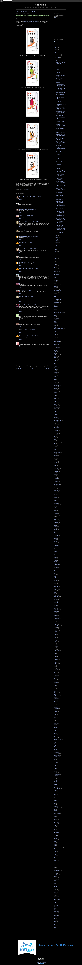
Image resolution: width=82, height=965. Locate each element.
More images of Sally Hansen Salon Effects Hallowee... (60, 163)
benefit (55, 296)
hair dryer (55, 519)
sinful (55, 817)
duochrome (56, 433)
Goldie (55, 507)
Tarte (55, 863)
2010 (56, 247)
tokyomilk (55, 877)
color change (56, 380)
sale (54, 797)
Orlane (55, 718)
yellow (55, 925)
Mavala (55, 638)
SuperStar (56, 860)
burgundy (55, 343)
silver (55, 816)
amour (55, 264)
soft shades (56, 828)
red (54, 778)
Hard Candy (56, 526)
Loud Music (56, 615)
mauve (55, 637)
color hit (55, 383)
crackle (55, 401)
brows (55, 338)
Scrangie (41, 5)
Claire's (55, 375)
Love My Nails (56, 617)
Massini (55, 634)
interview (55, 551)
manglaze (55, 628)
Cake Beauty (56, 348)
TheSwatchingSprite (23, 221)
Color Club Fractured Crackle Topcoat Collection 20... (59, 225)
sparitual (55, 831)
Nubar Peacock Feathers (60, 92)
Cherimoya (56, 362)
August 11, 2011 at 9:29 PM (32, 268)
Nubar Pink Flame (59, 160)
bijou (55, 305)
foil (54, 475)
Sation (55, 801)
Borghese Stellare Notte (60, 132)
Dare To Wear (56, 407)
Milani (55, 649)
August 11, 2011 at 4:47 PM (32, 209)
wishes (55, 921)
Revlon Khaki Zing (59, 208)
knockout (55, 571)
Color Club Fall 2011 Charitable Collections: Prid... (60, 205)
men (54, 643)
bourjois (55, 327)
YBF (54, 924)
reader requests (57, 774)
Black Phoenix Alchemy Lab (59, 310)
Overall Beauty (56, 721)
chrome (55, 369)
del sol (55, 413)
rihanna (55, 791)
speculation (56, 836)
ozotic (55, 724)
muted (55, 665)
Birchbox (55, 306)
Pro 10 (55, 761)
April (57, 240)
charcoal (55, 359)
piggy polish (56, 742)
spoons (55, 841)
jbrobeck (21, 242)
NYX (55, 705)
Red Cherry (56, 781)
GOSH (55, 509)
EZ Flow (55, 458)
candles (55, 351)
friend (55, 485)
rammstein (56, 772)
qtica (55, 768)
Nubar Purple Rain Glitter (60, 150)
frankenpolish (56, 481)
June (57, 237)
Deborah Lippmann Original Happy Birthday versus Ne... (61, 79)
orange (55, 714)
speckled (55, 835)
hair (54, 516)
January (57, 245)
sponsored (56, 839)
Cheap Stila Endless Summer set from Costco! (59, 153)
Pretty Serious (56, 756)
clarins (55, 376)
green (55, 510)
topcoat (55, 885)
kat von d (55, 566)
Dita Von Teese (56, 427)
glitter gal (55, 501)
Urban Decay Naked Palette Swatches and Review (60, 196)
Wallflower (56, 914)
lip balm (55, 598)
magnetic (55, 624)
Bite (54, 308)
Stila (54, 848)
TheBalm (55, 873)
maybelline (56, 641)
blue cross (56, 318)
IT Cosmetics (56, 552)
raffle (55, 771)
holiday (55, 533)
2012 (56, 50)
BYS (55, 345)
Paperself (55, 729)
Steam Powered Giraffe (58, 847)
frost (54, 487)
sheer (55, 815)
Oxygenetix (56, 723)
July (57, 235)
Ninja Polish (56, 694)
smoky (55, 825)
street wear (56, 850)
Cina (54, 370)
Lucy (20, 256)
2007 (56, 252)
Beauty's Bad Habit (23, 209)
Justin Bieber (56, 564)
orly (54, 720)
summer (55, 858)
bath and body (56, 289)
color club (55, 382)
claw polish (56, 378)
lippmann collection (57, 606)
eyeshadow (56, 456)
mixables (55, 656)
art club (55, 273)
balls (55, 283)
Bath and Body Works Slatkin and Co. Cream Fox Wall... (60, 108)
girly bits (55, 494)
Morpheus (55, 662)
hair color (55, 517)
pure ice (55, 762)
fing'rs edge (56, 469)
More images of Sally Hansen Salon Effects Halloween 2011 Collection (32, 16)
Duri (54, 436)
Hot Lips (55, 538)
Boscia (55, 324)
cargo (55, 353)
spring (55, 842)
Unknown (21, 262)
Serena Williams (57, 813)
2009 (56, 249)
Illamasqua (56, 542)
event (55, 449)
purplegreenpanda (23, 283)
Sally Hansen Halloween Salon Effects (31, 21)
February (58, 244)
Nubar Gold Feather (59, 115)
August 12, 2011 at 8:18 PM (27, 342)
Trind (55, 887)
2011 (56, 52)
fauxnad (55, 465)
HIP (54, 532)
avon (55, 277)
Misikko (55, 654)
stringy (55, 851)
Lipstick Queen (56, 609)
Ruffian (55, 794)
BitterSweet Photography (24, 304)
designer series (56, 418)
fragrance (55, 480)
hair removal (56, 522)
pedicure (55, 733)
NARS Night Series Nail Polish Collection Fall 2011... (60, 135)
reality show (56, 775)
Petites (55, 736)
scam (55, 804)
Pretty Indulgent (57, 755)
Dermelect (56, 417)
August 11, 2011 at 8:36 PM (27, 256)
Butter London (56, 344)
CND (55, 379)
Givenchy (55, 497)
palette (55, 726)
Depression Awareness (58, 415)
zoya (55, 927)
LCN (54, 593)
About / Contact (24, 11)
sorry (55, 829)
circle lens (56, 372)
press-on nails (56, 753)
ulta (54, 895)
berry (55, 297)
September (58, 59)
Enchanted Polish (57, 442)
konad (55, 574)
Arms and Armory (57, 270)
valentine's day (56, 901)
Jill (20, 202)
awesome (55, 278)
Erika (20, 296)
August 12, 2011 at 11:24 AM (30, 329)
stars (55, 844)
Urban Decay (56, 899)
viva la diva (56, 912)
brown (55, 337)
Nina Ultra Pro (56, 692)
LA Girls (55, 583)
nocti (55, 697)
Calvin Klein (56, 350)
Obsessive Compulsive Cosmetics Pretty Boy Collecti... (60, 85)
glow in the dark (57, 504)
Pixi (54, 746)
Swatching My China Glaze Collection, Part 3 (60, 182)
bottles (55, 325)
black (55, 309)
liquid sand (56, 611)
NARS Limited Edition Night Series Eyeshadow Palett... (60, 129)
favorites (55, 466)
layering (55, 590)
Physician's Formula (57, 739)
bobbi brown (56, 321)
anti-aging (55, 268)
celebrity (55, 356)
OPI (54, 713)
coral (55, 395)
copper (55, 394)
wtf (54, 922)
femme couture (56, 468)
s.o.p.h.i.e (56, 796)
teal (54, 867)
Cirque (55, 373)
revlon (55, 790)
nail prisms (56, 675)
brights (55, 331)
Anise (55, 267)
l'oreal (55, 579)
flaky (55, 472)
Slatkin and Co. (57, 822)
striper (55, 852)
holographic (56, 535)
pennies (55, 734)
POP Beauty (56, 749)
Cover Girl (56, 398)
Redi (54, 782)
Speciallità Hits (56, 833)
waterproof (56, 915)
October (57, 57)
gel (54, 493)
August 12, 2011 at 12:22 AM (27, 296)
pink (54, 743)
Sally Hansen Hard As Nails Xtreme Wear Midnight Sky (60, 174)
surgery (55, 861)
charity (55, 360)
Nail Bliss (55, 672)
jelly (54, 554)
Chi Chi (55, 364)
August (57, 60)
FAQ (29, 11)
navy (55, 684)
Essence (55, 445)
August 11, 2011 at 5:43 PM (33, 236)
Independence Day (57, 545)
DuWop (55, 437)
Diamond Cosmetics (57, 420)
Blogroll (33, 11)
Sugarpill (55, 855)
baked (55, 281)
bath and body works (57, 290)
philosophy (56, 737)
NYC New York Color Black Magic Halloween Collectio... (60, 167)
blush (55, 319)
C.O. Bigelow (56, 347)
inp (54, 548)
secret (55, 809)
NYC (55, 704)
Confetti (55, 389)
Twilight (55, 893)
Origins (55, 717)
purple (55, 765)
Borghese (55, 322)
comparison (56, 386)
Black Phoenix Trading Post (59, 312)
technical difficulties (57, 868)
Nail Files (55, 673)
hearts (55, 528)
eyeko (55, 453)
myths (55, 666)
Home (18, 11)
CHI (54, 363)
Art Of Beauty (56, 274)
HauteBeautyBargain (23, 236)
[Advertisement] (41, 935)
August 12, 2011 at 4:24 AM (32, 314)
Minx (55, 652)
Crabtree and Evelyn (57, 399)
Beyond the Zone (57, 302)
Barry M (55, 287)
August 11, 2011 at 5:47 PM (28, 242)
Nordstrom (56, 698)
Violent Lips (56, 911)
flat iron (55, 474)
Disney (55, 426)
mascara (55, 631)
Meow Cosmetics (57, 644)
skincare (55, 819)
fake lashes (56, 461)
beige (55, 293)
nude (55, 703)
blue (54, 316)
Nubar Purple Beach (59, 199)
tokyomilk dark (56, 879)
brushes (55, 340)
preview (55, 758)
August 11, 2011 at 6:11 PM (32, 248)
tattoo (55, 864)
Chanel (55, 357)
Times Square (56, 874)
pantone (55, 727)
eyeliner (55, 455)
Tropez (55, 889)
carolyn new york (57, 354)
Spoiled (55, 838)
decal (55, 411)
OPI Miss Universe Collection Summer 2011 (60, 68)
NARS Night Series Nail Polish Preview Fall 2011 (60, 215)
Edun (55, 440)
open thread (56, 711)
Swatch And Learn (23, 248)
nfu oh (55, 688)
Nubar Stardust (58, 82)
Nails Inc (55, 679)
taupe (55, 866)
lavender (55, 587)
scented (55, 806)
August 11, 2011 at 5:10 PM (33, 221)
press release (56, 752)
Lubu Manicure (56, 618)
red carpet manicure (57, 780)
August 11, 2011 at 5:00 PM (28, 215)
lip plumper (56, 602)
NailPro (55, 678)
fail (54, 459)
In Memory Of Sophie (60, 94)
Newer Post (18, 368)
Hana (55, 525)
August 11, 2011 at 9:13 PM (29, 262)
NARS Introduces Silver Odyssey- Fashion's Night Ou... (60, 112)
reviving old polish (57, 788)
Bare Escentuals (57, 284)
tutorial (55, 892)
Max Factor (56, 640)
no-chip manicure (57, 695)
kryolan (55, 577)
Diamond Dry (56, 421)
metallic (55, 646)
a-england (55, 258)
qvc (54, 769)
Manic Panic (56, 630)
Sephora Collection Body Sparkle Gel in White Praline (60, 97)
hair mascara (56, 520)
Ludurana (55, 619)
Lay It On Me (56, 589)
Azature (55, 280)
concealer (55, 388)
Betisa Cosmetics (22, 314)
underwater (56, 896)
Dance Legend (56, 405)
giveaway (55, 496)
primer (55, 759)
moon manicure (57, 660)
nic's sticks (56, 689)
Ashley (20, 215)
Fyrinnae (55, 491)
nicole (55, 691)
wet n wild (55, 917)
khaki (55, 568)
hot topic (55, 539)
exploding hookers (57, 452)
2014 (56, 47)
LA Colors (55, 580)
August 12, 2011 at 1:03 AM (35, 304)
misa (55, 653)
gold (54, 506)
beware (55, 300)
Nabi (54, 668)
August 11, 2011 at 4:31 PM (36, 196)
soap (55, 826)
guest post (56, 513)
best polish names (57, 299)
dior (54, 423)
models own (56, 657)
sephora (55, 810)
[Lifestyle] (41, 963)
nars (54, 681)
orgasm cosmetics (57, 715)
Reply (20, 199)
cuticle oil (55, 404)
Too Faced (56, 882)
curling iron (56, 402)
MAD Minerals (56, 622)
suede (55, 854)
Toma (55, 880)
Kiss (54, 570)
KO (54, 573)
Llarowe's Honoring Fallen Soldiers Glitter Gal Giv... (60, 89)
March (57, 242)
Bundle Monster (57, 341)
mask (55, 633)
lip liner (55, 601)
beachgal (21, 274)
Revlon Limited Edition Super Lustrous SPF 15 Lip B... (61, 104)
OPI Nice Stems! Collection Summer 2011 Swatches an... (60, 211)
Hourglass (56, 541)
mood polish (56, 659)
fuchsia (55, 488)
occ (54, 710)
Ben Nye (55, 294)
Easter (55, 439)
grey (54, 512)
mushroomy (56, 663)
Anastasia (56, 265)
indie (55, 547)
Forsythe (55, 477)
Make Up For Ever (57, 625)
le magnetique (56, 595)
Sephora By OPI (57, 812)
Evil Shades (56, 450)
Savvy (55, 803)
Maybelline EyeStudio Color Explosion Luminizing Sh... (60, 178)
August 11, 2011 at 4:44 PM (26, 202)
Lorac (55, 612)
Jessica (55, 557)
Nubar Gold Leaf (59, 65)
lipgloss (55, 605)
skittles (55, 820)
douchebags (56, 430)
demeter (55, 414)
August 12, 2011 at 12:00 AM (25, 290)
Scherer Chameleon (57, 807)
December (58, 54)
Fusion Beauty (56, 490)
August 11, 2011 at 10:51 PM (28, 274)
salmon (55, 800)
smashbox (56, 823)
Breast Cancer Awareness (58, 328)
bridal (55, 329)
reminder (55, 784)
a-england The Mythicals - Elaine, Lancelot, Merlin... (60, 157)
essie (55, 446)
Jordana (55, 561)
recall (55, 777)
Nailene (55, 676)
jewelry (55, 558)
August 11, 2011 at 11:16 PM (32, 283)
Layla (55, 592)
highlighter (56, 531)
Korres (55, 576)
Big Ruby (55, 303)
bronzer (55, 335)
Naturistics (56, 682)
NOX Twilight (56, 700)
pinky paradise (56, 745)
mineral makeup (57, 650)
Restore (55, 787)
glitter (55, 500)
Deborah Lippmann (57, 410)
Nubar (55, 701)
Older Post (47, 368)
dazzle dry (56, 408)
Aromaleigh (56, 271)
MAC (55, 621)
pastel (55, 730)
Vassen (55, 903)
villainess (55, 909)
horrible (55, 536)
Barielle (55, 286)
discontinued (56, 424)
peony (20, 342)
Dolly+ (55, 429)
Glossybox (56, 503)
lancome (55, 584)
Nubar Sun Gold (59, 145)
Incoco (55, 544)
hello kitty (55, 529)
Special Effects (57, 832)
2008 (56, 251)
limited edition (56, 596)
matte (55, 636)
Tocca (55, 876)
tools (55, 883)
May (57, 239)
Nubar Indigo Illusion (59, 73)
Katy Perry (56, 567)
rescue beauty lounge (58, 785)
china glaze (56, 366)
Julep (55, 563)
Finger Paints (56, 471)
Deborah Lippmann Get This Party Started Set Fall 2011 (60, 142)
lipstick (55, 608)
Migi (54, 647)
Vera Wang (56, 905)
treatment (55, 886)
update (55, 898)
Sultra (55, 857)
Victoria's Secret (57, 906)
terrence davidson (57, 870)
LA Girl (55, 582)
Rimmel (55, 793)
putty (55, 766)
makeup (55, 627)
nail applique (56, 669)
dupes (55, 434)
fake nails (55, 462)
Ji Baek (55, 560)
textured (55, 871)
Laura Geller (56, 586)
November (58, 55)
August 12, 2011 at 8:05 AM (27, 323)
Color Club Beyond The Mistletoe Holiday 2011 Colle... (60, 189)
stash (55, 845)
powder (55, 750)
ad (54, 261)
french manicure (57, 484)
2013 (56, 49)
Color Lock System (57, 385)
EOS (55, 443)
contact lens (56, 391)
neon (55, 685)
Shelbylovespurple (23, 335)
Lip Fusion (56, 599)
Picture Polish (56, 740)
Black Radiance (57, 313)
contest (55, 392)
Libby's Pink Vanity (23, 268)
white (55, 918)
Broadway (55, 332)
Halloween (56, 523)
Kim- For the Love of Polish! (25, 196)
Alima (55, 262)
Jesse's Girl (56, 555)
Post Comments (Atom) (26, 370)
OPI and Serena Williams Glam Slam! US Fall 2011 (60, 121)
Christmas (56, 367)
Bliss (55, 315)
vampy (55, 902)
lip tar (55, 603)
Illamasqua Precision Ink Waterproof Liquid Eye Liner (60, 229)
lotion (55, 614)
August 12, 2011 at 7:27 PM (32, 335)
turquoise (55, 890)
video (55, 908)
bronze (55, 334)
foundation (56, 478)
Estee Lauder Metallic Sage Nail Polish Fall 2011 (60, 125)
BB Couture (56, 292)
